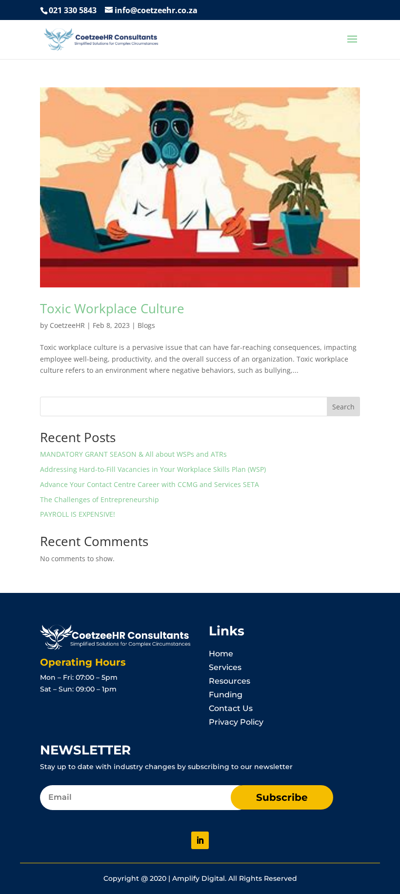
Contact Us (231, 708)
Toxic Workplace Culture (112, 308)
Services (225, 667)
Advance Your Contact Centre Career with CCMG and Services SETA (149, 484)
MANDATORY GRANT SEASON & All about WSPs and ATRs (133, 454)
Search (343, 406)
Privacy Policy (236, 722)
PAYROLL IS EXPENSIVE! (77, 514)
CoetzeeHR (67, 325)
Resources (229, 681)
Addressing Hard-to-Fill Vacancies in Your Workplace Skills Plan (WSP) (153, 469)
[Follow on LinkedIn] (200, 840)
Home (221, 653)
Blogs (146, 325)
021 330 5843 (73, 10)
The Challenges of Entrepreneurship (99, 499)
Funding (225, 694)
